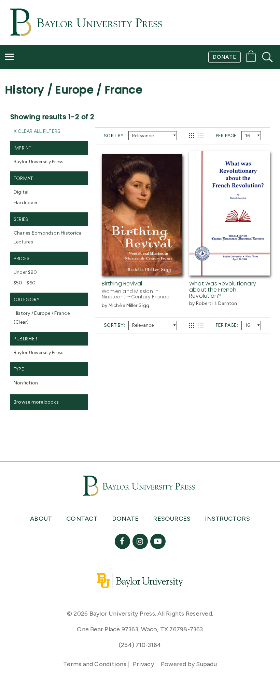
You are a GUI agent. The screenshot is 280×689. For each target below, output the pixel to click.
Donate (224, 57)
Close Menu (143, 106)
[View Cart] (251, 58)
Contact (24, 87)
